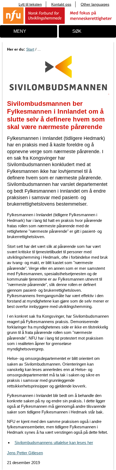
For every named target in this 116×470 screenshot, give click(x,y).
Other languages (95, 4)
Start (30, 49)
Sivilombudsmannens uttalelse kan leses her (54, 442)
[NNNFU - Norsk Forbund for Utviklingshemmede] (58, 15)
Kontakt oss (61, 4)
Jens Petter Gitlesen (25, 453)
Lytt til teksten (30, 4)
